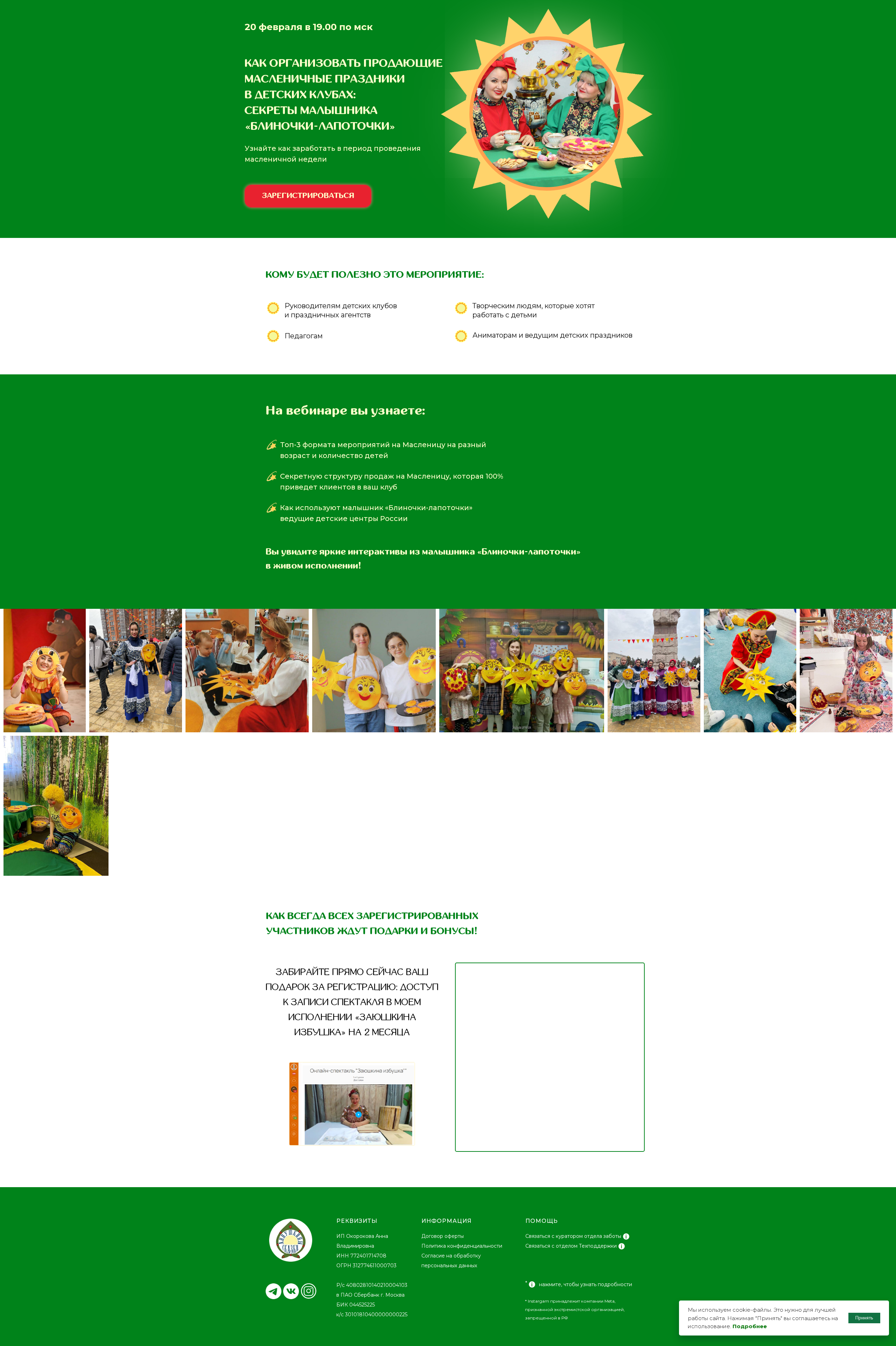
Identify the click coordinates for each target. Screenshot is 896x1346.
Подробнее (750, 1326)
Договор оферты (442, 1236)
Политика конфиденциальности (461, 1246)
